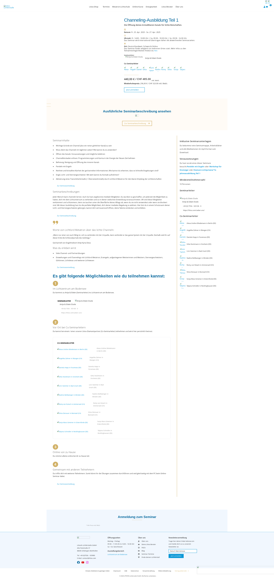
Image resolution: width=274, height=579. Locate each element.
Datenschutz (135, 571)
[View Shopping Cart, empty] (269, 7)
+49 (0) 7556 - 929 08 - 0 (69, 309)
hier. (156, 50)
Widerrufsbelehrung (164, 571)
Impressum (117, 571)
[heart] (267, 7)
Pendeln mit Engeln (196, 166)
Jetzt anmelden (176, 556)
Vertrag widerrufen (181, 571)
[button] (99, 6)
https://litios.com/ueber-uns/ (71, 313)
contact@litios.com (89, 558)
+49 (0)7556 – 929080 (87, 555)
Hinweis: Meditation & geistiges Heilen (97, 571)
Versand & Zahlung (149, 571)
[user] (264, 7)
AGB (125, 571)
